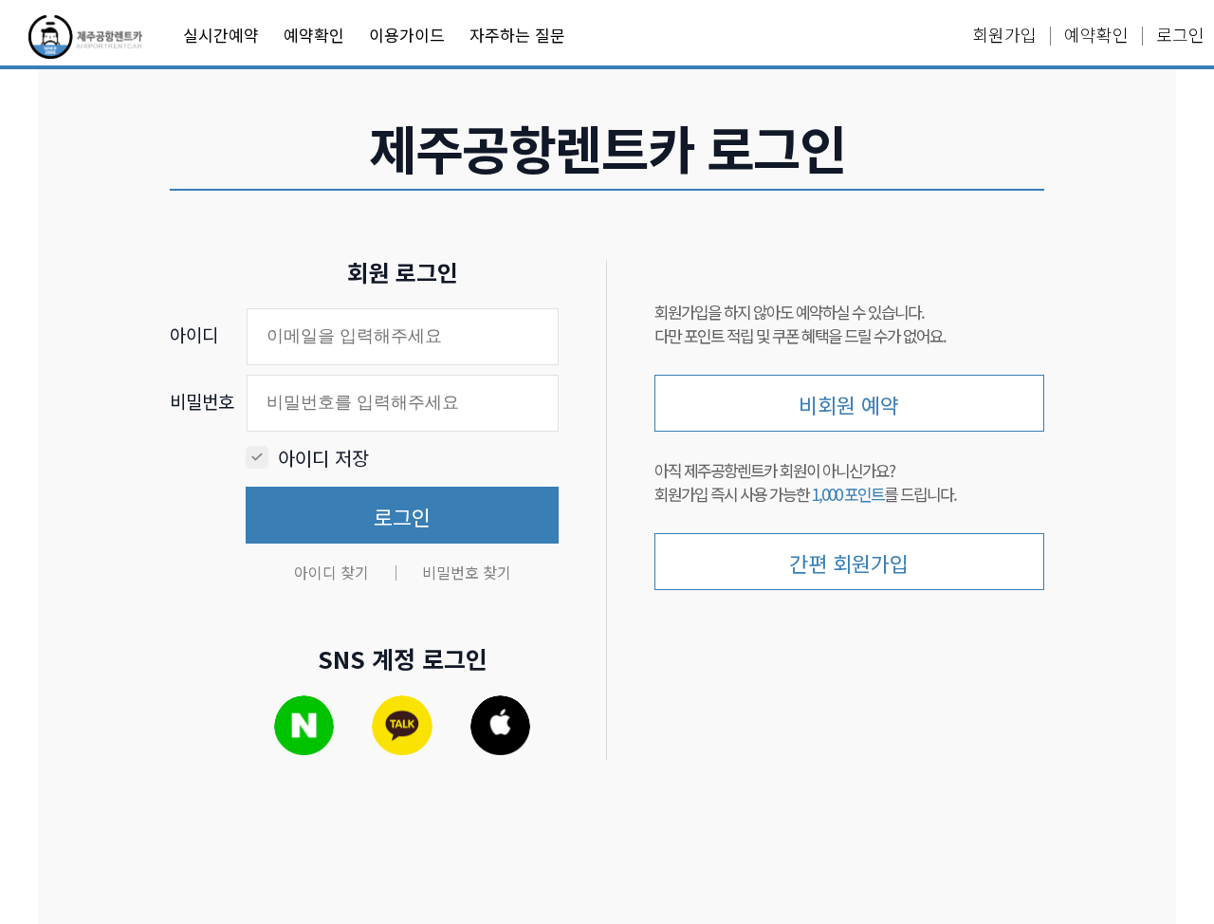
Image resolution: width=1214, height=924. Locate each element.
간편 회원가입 (849, 562)
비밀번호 (202, 401)
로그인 (402, 516)
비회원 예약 (849, 404)
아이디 (194, 334)
